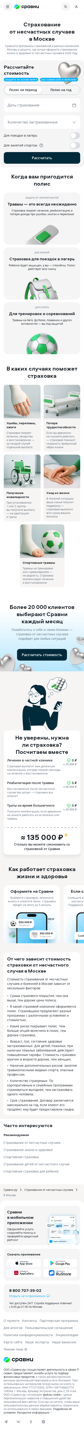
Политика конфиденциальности (28, 1335)
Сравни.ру (10, 1189)
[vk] (18, 1422)
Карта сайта (13, 1342)
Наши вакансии (64, 1342)
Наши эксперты (37, 1342)
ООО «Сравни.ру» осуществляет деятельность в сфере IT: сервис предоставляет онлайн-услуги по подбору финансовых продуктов (42, 1373)
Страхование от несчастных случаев (48, 1189)
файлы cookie (52, 1394)
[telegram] (6, 1422)
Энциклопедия (67, 1335)
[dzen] (43, 1422)
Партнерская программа (59, 1321)
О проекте (11, 1321)
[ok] (31, 1422)
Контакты (29, 1321)
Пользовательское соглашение (49, 1328)
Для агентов (13, 1328)
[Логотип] (42, 1359)
